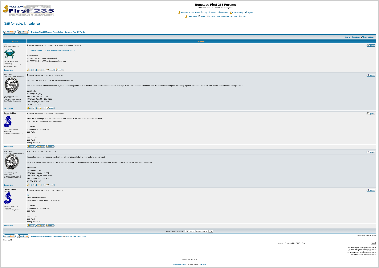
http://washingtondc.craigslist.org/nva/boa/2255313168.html (51, 50)
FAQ (205, 12)
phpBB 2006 (193, 259)
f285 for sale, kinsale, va (21, 23)
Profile (203, 16)
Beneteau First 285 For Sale (75, 32)
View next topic (368, 37)
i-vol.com (203, 264)
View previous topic (352, 37)
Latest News (192, 16)
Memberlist (224, 12)
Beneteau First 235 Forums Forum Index (47, 32)
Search (213, 12)
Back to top (8, 70)
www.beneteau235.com (179, 264)
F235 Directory (237, 12)
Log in (243, 16)
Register (250, 12)
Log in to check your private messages (223, 16)
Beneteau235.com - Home (190, 12)
